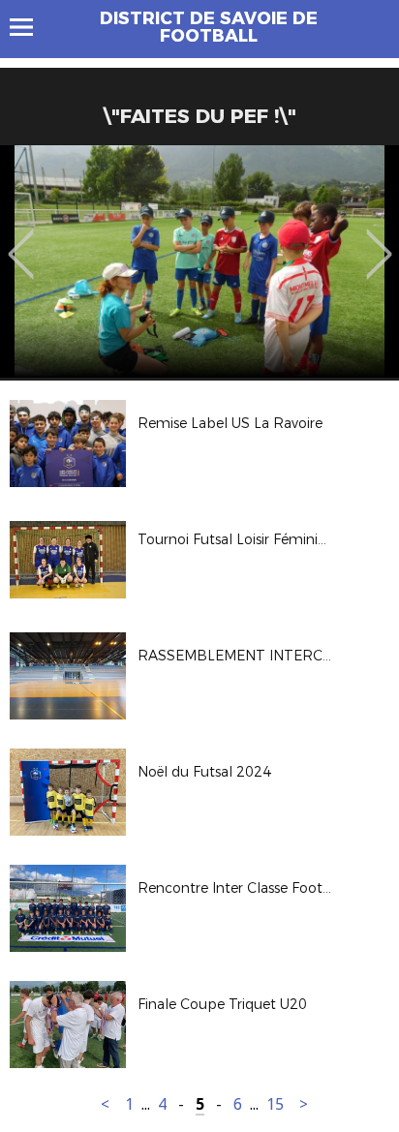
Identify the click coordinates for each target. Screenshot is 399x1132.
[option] (199, 261)
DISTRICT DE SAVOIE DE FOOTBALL (209, 27)
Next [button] (379, 240)
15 (275, 1104)
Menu (30, 27)
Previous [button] (21, 240)
